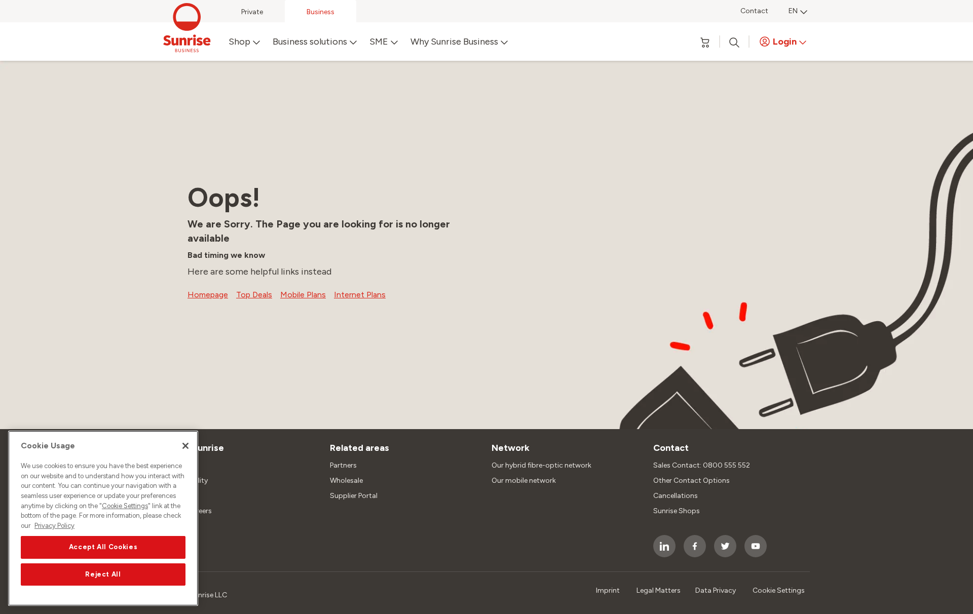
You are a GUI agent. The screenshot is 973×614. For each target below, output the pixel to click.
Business (320, 12)
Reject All (103, 574)
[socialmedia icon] (664, 546)
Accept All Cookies (103, 547)
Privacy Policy (54, 525)
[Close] (185, 446)
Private (252, 12)
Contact (754, 11)
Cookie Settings (125, 506)
